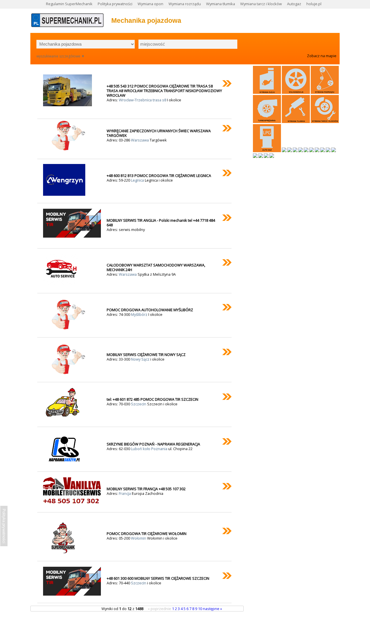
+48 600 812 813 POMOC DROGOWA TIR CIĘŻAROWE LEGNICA (159, 175)
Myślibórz (139, 314)
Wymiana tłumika (220, 3)
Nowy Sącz (140, 359)
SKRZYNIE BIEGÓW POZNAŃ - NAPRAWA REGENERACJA (153, 444)
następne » (212, 608)
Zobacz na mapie (321, 55)
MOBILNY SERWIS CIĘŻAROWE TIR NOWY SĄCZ (146, 354)
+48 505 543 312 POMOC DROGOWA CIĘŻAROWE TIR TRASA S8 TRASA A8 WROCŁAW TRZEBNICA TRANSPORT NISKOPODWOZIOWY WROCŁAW (164, 90)
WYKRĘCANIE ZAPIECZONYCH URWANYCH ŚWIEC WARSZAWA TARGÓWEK (159, 133)
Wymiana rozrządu (185, 3)
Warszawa (140, 140)
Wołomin (139, 538)
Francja (125, 493)
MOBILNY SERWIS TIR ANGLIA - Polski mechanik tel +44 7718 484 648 (161, 223)
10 (200, 608)
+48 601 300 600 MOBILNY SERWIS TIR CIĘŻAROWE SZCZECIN (158, 578)
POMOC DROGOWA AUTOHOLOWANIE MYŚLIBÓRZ (150, 309)
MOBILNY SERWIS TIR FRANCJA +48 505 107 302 (146, 488)
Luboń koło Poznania (149, 448)
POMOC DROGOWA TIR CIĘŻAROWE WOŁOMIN (146, 533)
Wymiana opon (150, 3)
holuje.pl (313, 3)
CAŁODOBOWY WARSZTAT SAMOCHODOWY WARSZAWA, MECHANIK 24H (156, 267)
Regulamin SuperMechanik (69, 3)
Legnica (138, 180)
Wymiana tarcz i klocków (261, 3)
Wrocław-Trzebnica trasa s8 (143, 99)
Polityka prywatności (115, 3)
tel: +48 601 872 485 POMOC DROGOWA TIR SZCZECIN (152, 399)
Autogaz (294, 3)
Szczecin (139, 403)
